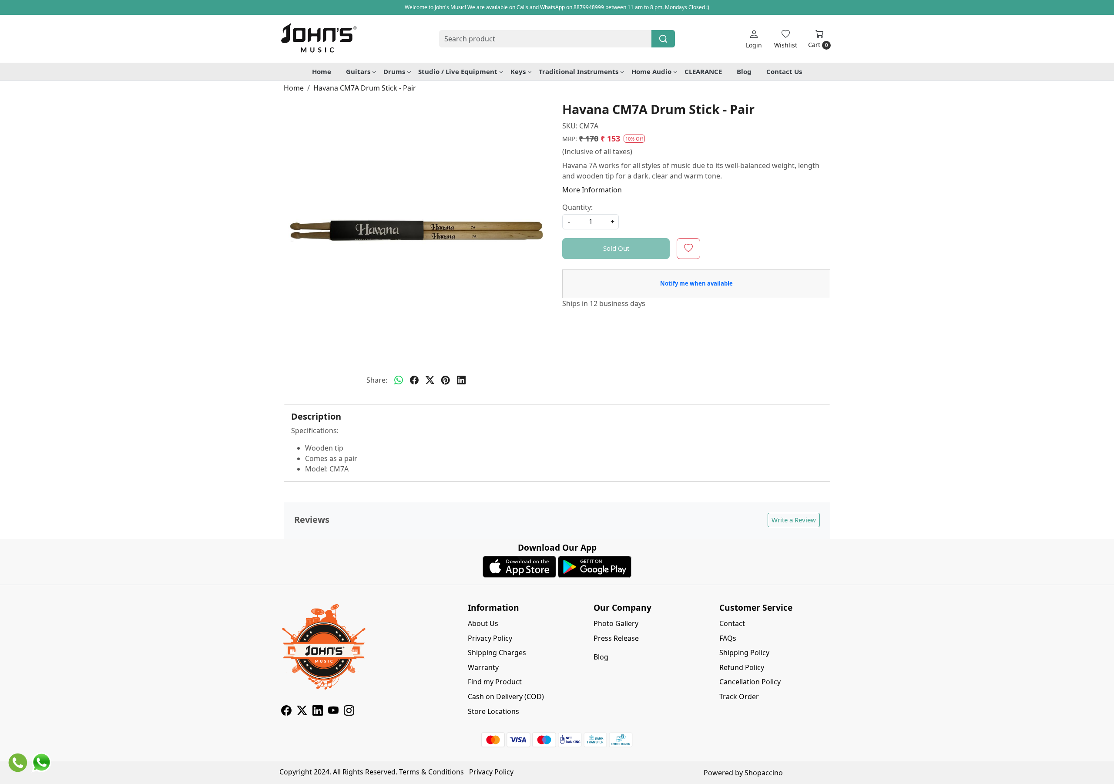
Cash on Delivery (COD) (506, 696)
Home (321, 71)
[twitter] (430, 380)
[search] (663, 38)
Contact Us (784, 71)
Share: (376, 380)
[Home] (318, 38)
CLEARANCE (703, 71)
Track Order (739, 696)
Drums (394, 71)
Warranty (483, 667)
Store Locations (493, 711)
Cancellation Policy (750, 681)
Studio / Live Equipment (457, 71)
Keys (518, 71)
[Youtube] (333, 711)
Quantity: (577, 207)
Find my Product (495, 681)
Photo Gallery (616, 623)
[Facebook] (286, 711)
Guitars (358, 71)
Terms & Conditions (431, 772)
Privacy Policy (490, 638)
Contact (732, 623)
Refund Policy (741, 667)
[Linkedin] (318, 711)
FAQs (727, 638)
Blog (744, 71)
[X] (302, 711)
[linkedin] (461, 380)
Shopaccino (764, 772)
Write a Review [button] (794, 519)
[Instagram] (349, 711)
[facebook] (414, 380)
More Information (592, 190)
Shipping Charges (497, 652)
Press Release (616, 638)
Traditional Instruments (578, 71)
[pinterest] (445, 380)
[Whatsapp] (398, 380)
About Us (483, 623)
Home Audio (651, 71)
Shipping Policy (744, 652)
